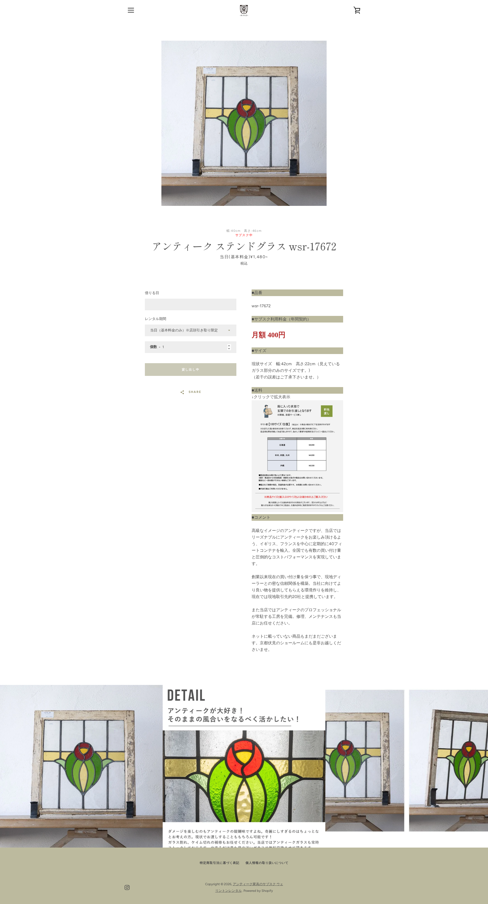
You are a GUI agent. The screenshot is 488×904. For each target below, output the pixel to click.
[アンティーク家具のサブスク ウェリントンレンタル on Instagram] (127, 887)
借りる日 (152, 293)
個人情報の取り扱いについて (267, 863)
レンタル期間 (155, 319)
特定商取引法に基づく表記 (219, 863)
